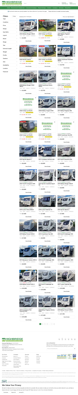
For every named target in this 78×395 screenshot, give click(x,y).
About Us (15, 356)
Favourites (67, 7)
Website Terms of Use (10, 370)
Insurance (27, 357)
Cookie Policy (40, 390)
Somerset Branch (17, 357)
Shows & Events (16, 361)
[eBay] (75, 340)
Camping (38, 362)
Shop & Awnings (42, 7)
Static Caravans (5, 363)
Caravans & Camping (31, 7)
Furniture (38, 361)
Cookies (3, 370)
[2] (52, 324)
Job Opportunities (17, 362)
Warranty (27, 361)
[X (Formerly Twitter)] (62, 340)
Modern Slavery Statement (47, 370)
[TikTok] (72, 340)
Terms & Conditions (20, 370)
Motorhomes (5, 356)
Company (55, 7)
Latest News (16, 364)
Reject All (13, 392)
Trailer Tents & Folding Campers (6, 362)
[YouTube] (68, 340)
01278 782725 (15, 343)
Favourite (36, 21)
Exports (26, 362)
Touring (37, 359)
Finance (26, 356)
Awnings (38, 357)
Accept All (21, 392)
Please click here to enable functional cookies (58, 11)
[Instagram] (65, 340)
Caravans (4, 357)
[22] (54, 324)
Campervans (4, 359)
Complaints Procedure (37, 370)
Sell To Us (27, 364)
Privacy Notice (28, 370)
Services (61, 7)
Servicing (27, 359)
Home (8, 7)
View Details (28, 41)
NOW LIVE (38, 356)
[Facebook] (59, 340)
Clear (14, 16)
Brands (49, 7)
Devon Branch (16, 359)
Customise (5, 392)
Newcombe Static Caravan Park (17, 366)
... (49, 324)
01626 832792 (11, 347)
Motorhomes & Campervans (17, 7)
